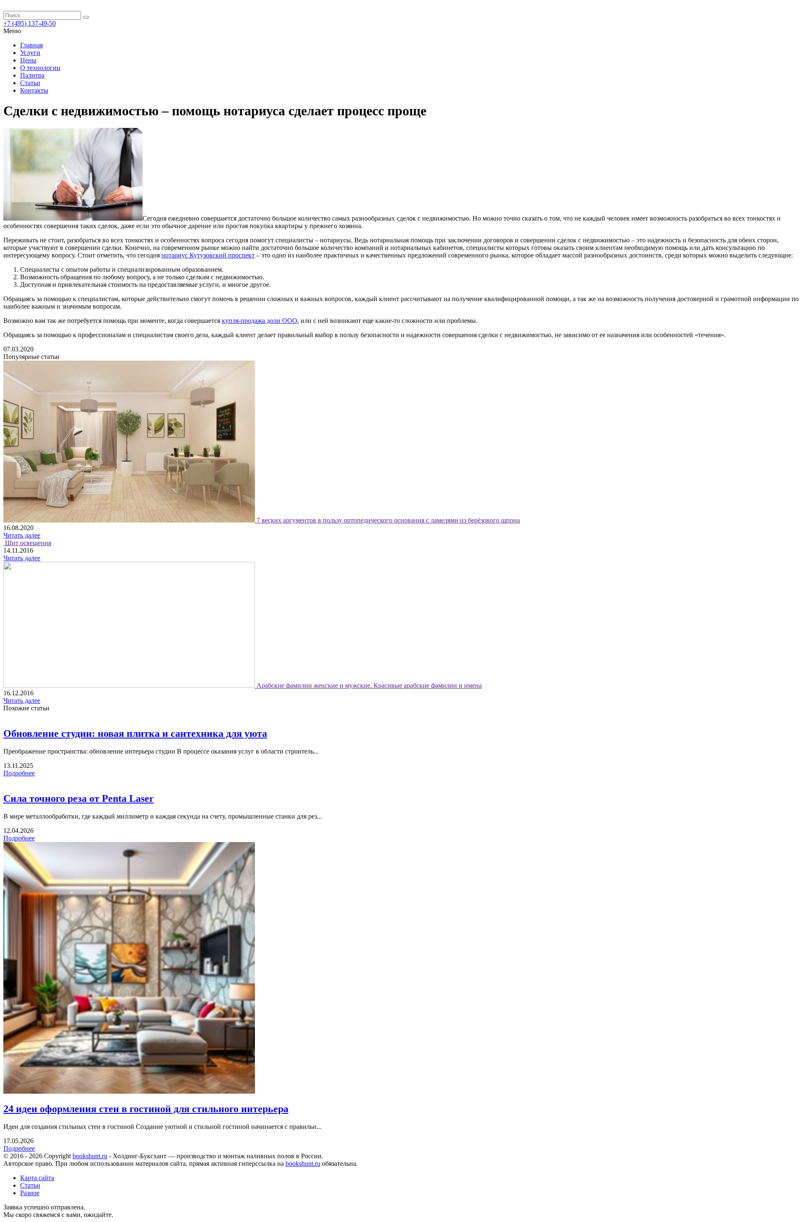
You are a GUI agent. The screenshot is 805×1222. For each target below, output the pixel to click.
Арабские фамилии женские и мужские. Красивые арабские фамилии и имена (369, 685)
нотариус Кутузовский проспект (207, 255)
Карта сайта (37, 1177)
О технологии (40, 67)
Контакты (34, 90)
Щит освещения (28, 542)
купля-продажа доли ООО (259, 320)
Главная (31, 45)
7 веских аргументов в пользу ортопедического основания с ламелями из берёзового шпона (388, 520)
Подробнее (19, 773)
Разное (29, 1192)
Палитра (32, 75)
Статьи (30, 82)
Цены (28, 60)
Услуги (30, 52)
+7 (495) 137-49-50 (29, 23)
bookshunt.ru (90, 1156)
